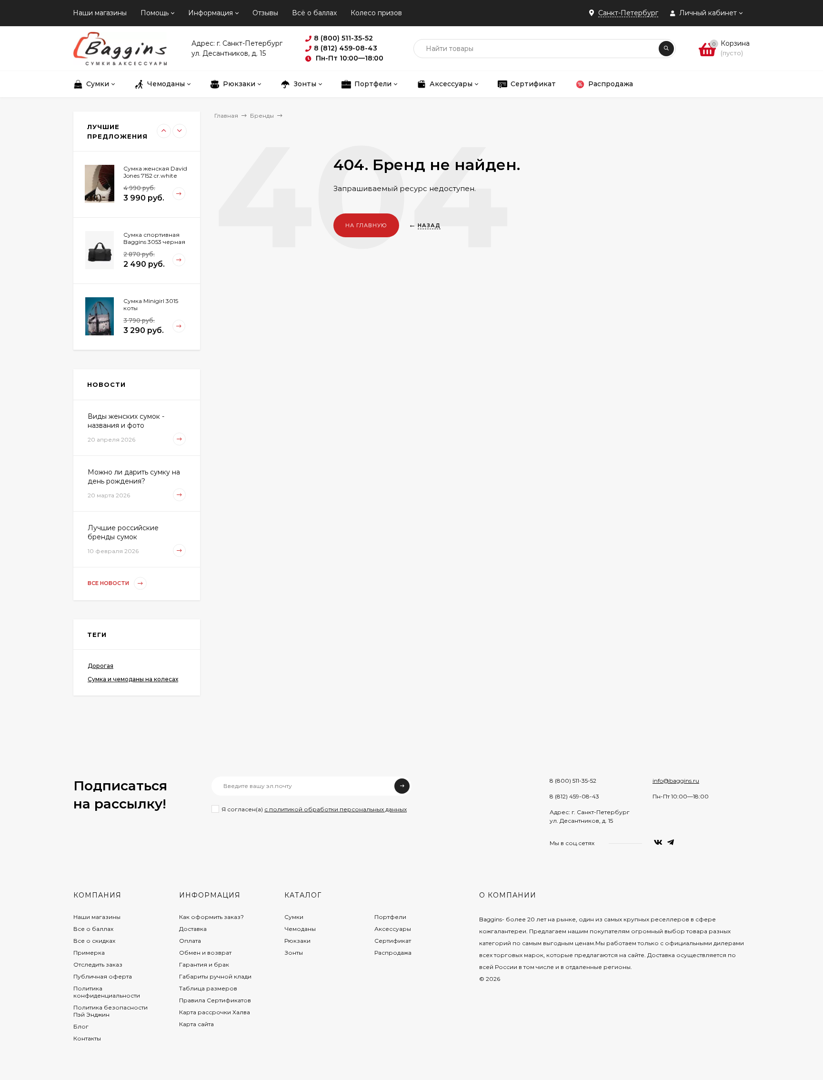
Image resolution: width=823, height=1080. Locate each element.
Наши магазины (100, 13)
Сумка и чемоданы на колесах (133, 679)
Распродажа (393, 952)
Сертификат (392, 940)
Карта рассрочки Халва (214, 1012)
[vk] (658, 842)
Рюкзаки (297, 940)
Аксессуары (392, 928)
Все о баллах (93, 928)
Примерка (89, 952)
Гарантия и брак (204, 964)
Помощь (155, 13)
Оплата (190, 940)
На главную (366, 225)
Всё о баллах (314, 13)
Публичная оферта (102, 976)
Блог (81, 1026)
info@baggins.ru (675, 780)
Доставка (193, 928)
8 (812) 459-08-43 (574, 796)
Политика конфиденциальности (106, 992)
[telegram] (670, 842)
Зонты (293, 952)
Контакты (87, 1038)
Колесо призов (376, 13)
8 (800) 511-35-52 (573, 780)
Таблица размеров (208, 988)
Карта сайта (196, 1024)
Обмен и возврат (205, 952)
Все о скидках (94, 940)
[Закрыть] (59, 973)
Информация (210, 13)
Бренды (262, 115)
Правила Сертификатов (215, 1000)
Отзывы (265, 13)
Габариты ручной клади (215, 976)
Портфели (390, 916)
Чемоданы (300, 928)
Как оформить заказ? (211, 916)
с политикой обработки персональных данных (335, 809)
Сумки (293, 916)
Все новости (109, 583)
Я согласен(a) (314, 809)
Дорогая (100, 665)
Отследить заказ (97, 964)
